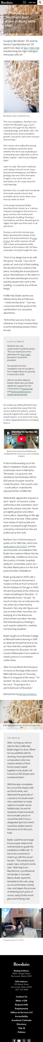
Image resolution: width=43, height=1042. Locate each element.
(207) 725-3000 (21, 990)
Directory (21, 1024)
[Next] (40, 714)
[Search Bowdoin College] (40, 2)
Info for (32, 2)
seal (25, 124)
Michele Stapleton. (28, 694)
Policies (21, 1032)
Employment (21, 1008)
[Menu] (24, 2)
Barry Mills (25, 354)
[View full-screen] (40, 702)
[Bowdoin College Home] (7, 2)
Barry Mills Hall (31, 47)
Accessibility (21, 1016)
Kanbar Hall (27, 388)
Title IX (21, 1028)
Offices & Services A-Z (22, 1012)
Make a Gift (21, 1000)
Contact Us (21, 996)
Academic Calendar (22, 1020)
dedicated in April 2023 (15, 546)
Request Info (21, 1004)
